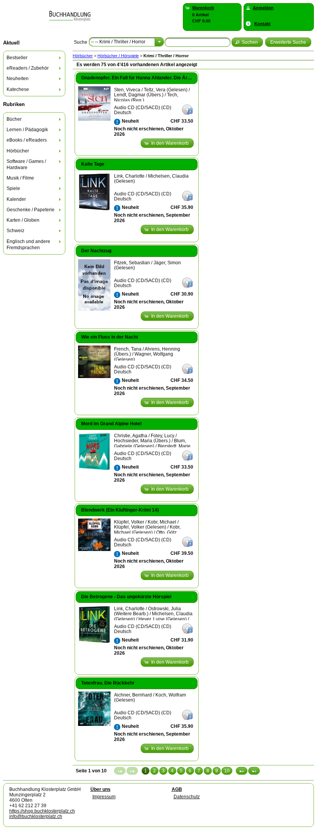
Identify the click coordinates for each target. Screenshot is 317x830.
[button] (247, 42)
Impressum (104, 796)
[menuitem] (34, 57)
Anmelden (263, 7)
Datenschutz (187, 796)
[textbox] (198, 42)
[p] (241, 771)
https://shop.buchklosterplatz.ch (42, 811)
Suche (80, 42)
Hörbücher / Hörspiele (118, 55)
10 (227, 771)
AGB (177, 789)
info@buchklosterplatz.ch (35, 816)
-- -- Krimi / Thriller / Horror (118, 41)
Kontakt (262, 23)
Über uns (100, 789)
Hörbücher (83, 55)
